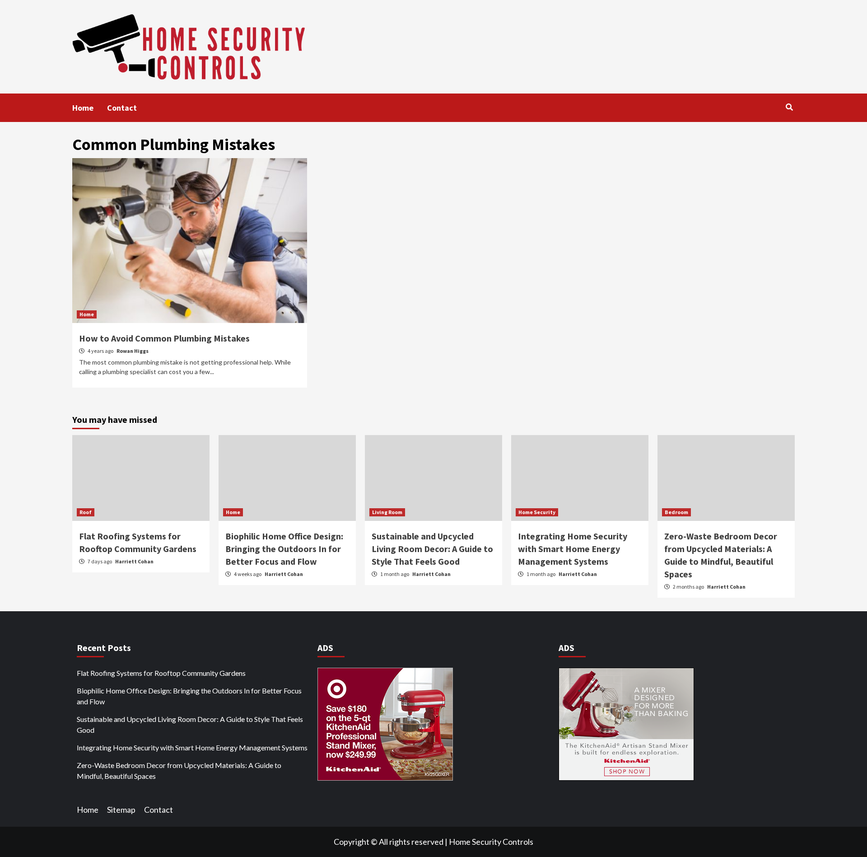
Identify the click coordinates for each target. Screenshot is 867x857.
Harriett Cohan (134, 561)
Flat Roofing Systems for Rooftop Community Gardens (161, 673)
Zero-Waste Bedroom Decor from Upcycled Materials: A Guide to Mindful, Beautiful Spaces (179, 770)
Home (82, 108)
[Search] (789, 107)
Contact (122, 108)
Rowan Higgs (133, 350)
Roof (85, 512)
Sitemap (121, 810)
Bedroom (676, 512)
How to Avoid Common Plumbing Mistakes (164, 338)
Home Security (536, 512)
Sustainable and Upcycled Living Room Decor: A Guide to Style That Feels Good (432, 548)
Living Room (387, 512)
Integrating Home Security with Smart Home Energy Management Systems (572, 548)
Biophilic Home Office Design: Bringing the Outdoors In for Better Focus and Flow (284, 548)
